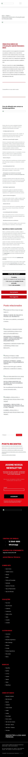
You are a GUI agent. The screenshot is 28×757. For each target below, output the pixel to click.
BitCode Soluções (21, 753)
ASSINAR (14, 496)
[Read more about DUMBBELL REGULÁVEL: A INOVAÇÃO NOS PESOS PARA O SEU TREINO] (14, 399)
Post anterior (14, 292)
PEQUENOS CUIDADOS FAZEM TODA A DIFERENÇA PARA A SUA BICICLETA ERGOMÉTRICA (13, 339)
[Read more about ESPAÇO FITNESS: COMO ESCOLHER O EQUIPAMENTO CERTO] (14, 356)
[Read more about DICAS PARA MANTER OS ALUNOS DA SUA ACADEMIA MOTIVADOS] (14, 377)
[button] (24, 3)
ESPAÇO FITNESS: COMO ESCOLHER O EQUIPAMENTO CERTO (14, 362)
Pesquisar (19, 434)
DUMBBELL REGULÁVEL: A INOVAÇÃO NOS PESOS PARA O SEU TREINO (14, 406)
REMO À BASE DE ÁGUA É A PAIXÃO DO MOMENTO (13, 315)
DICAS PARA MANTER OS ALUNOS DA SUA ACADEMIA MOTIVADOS (13, 383)
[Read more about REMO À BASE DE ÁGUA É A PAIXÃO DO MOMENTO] (14, 311)
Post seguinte (14, 297)
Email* (5, 487)
